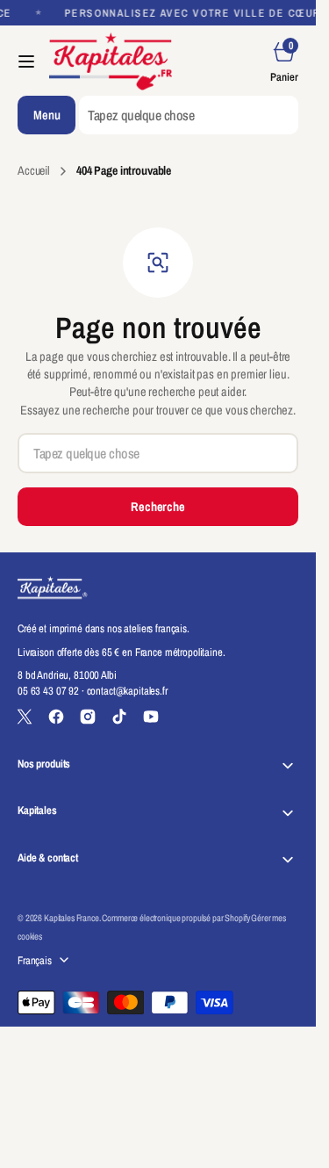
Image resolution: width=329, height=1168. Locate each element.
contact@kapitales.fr (127, 690)
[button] (26, 61)
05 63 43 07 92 (48, 690)
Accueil (34, 170)
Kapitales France (71, 918)
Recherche (158, 506)
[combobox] (188, 115)
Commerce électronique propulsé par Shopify (175, 918)
